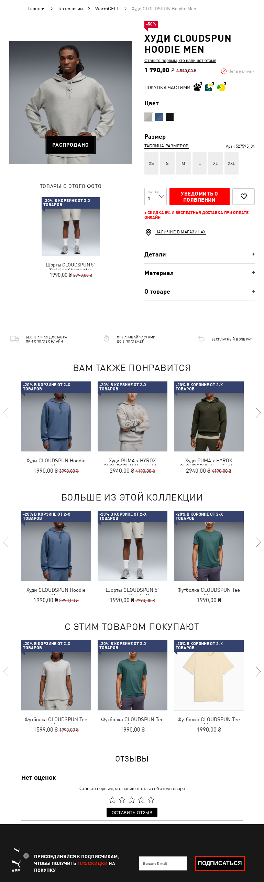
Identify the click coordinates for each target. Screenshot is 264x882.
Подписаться (220, 863)
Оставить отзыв (132, 812)
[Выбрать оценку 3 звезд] (131, 799)
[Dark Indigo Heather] (159, 117)
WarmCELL (107, 8)
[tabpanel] (70, 103)
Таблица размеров (166, 145)
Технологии (70, 8)
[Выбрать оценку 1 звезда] (112, 799)
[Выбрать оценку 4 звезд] (141, 799)
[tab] (199, 254)
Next (258, 413)
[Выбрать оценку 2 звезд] (122, 799)
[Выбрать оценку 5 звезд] (150, 799)
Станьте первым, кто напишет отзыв (180, 60)
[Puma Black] (169, 117)
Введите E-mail (155, 863)
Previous (6, 413)
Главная (36, 8)
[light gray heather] (148, 117)
